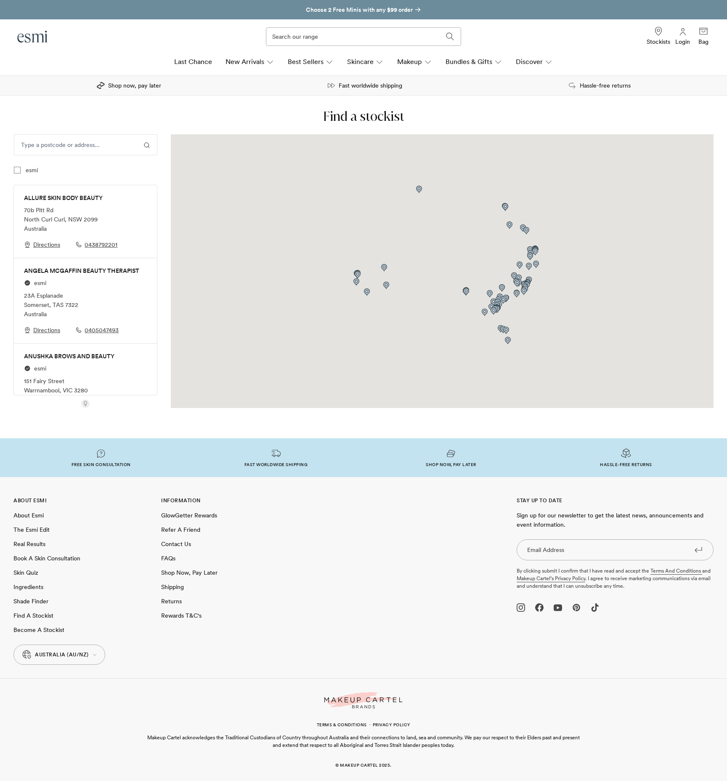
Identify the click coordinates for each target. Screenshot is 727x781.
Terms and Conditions (676, 571)
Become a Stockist (38, 629)
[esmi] (32, 36)
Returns (171, 601)
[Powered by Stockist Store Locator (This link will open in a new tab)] (85, 404)
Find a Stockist (33, 615)
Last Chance (193, 62)
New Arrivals (245, 62)
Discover (529, 62)
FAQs (168, 558)
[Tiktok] (595, 607)
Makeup (409, 62)
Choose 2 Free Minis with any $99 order (294, 9)
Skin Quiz (25, 572)
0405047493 (102, 330)
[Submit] (698, 549)
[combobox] (75, 145)
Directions (46, 244)
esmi (32, 170)
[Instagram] (521, 607)
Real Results (29, 544)
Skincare (360, 62)
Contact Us (176, 544)
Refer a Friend (180, 529)
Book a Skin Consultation (46, 558)
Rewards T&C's (181, 615)
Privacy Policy (392, 724)
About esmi (28, 515)
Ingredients (28, 587)
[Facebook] (539, 607)
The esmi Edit (31, 529)
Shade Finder (30, 601)
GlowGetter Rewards (189, 515)
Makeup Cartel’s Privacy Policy (551, 578)
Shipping (172, 587)
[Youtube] (558, 607)
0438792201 (101, 244)
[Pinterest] (576, 607)
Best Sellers (306, 62)
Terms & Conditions (342, 724)
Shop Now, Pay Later (189, 572)
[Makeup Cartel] (363, 700)
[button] (485, 312)
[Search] (450, 37)
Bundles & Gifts (469, 62)
